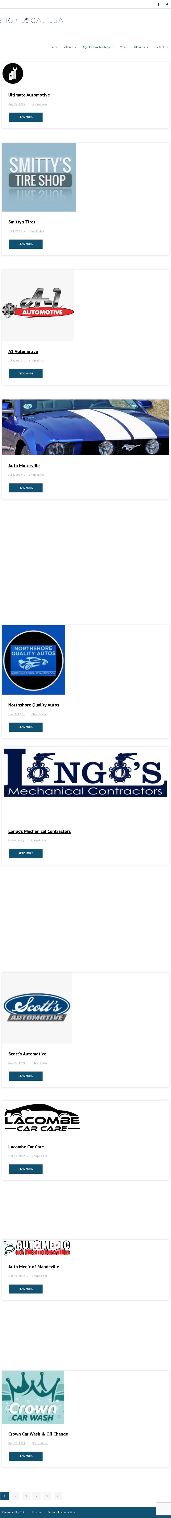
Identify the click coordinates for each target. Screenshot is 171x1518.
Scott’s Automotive (27, 1054)
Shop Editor (36, 231)
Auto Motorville (24, 465)
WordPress (70, 1512)
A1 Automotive (23, 351)
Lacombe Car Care (26, 1147)
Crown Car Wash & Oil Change (38, 1434)
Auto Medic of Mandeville (33, 1266)
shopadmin (39, 104)
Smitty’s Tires (21, 222)
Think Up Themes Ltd (33, 1512)
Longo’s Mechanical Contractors (39, 831)
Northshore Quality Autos (33, 705)
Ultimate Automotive (29, 95)
